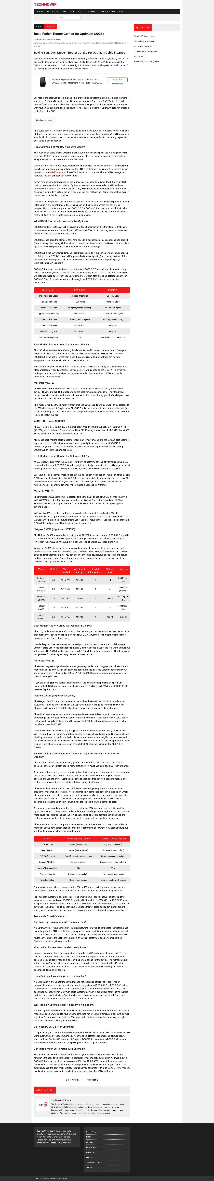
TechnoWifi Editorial (52, 39)
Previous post (74, 1080)
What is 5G (138, 56)
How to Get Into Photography (146, 61)
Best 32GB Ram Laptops (144, 36)
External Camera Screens (144, 41)
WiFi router (58, 172)
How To (50, 11)
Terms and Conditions (94, 1162)
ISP (57, 11)
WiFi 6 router (57, 903)
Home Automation (107, 11)
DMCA (88, 1137)
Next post (91, 1080)
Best (72, 11)
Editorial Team (91, 1147)
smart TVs (113, 481)
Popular (39, 11)
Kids (79, 11)
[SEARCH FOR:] (68, 17)
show (50, 120)
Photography (90, 11)
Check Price (117, 79)
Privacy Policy (91, 1132)
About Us (89, 1142)
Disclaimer (90, 1152)
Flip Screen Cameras (143, 46)
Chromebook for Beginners (145, 51)
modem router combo (93, 65)
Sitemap (89, 1167)
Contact (89, 1157)
